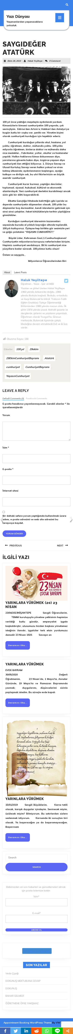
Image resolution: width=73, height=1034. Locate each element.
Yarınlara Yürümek (24, 799)
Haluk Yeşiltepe (35, 61)
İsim (6, 447)
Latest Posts (20, 272)
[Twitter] (66, 281)
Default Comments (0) (13, 398)
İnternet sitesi (10, 490)
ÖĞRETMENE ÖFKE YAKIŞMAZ (22, 1003)
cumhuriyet (13, 367)
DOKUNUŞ (11, 988)
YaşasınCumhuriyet (17, 376)
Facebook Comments (36, 398)
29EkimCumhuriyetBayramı (22, 358)
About (7, 272)
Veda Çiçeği (12, 973)
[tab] (59, 17)
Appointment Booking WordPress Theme (28, 1022)
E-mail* (36, 913)
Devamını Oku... (19, 646)
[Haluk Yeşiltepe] (11, 288)
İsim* (36, 896)
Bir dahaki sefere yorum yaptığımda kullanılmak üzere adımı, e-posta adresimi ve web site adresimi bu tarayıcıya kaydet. (34, 519)
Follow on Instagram (38, 950)
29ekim (34, 349)
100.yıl (20, 349)
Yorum (6, 415)
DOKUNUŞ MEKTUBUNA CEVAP (23, 980)
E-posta (8, 469)
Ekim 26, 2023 (14, 61)
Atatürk (49, 358)
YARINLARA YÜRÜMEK (24, 664)
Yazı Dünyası (18, 16)
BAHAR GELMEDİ (14, 995)
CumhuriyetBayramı (37, 367)
